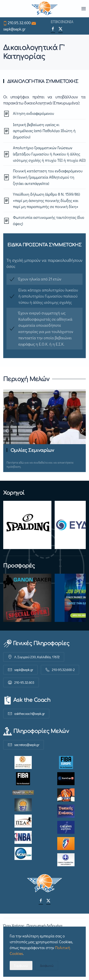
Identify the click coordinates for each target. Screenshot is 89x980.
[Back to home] (44, 8)
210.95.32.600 (19, 22)
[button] (83, 8)
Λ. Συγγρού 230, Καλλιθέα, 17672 (37, 657)
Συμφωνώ (21, 965)
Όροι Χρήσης (13, 925)
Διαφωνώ (47, 965)
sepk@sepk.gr (14, 29)
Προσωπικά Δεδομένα (44, 925)
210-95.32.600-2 (63, 669)
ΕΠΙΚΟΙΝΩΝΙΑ (62, 21)
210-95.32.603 (24, 682)
